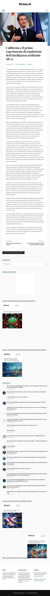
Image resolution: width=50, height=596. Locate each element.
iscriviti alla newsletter (39, 580)
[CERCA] (46, 264)
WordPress (21, 592)
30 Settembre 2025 (21, 64)
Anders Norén (33, 592)
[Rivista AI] (25, 4)
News (30, 64)
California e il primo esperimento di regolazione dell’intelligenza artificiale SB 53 (24, 53)
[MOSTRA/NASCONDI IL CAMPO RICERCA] (47, 10)
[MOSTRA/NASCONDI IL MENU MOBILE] (3, 10)
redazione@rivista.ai (38, 576)
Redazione (10, 64)
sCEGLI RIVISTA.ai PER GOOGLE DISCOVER (13, 252)
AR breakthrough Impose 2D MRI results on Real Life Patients (35, 244)
